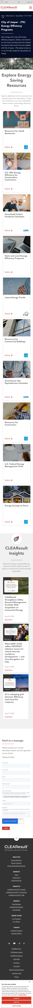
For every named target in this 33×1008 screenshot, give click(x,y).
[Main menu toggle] (30, 8)
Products (16, 886)
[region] (16, 994)
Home (2, 15)
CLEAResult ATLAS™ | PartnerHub (16, 892)
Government (16, 878)
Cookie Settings (16, 1006)
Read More (8, 619)
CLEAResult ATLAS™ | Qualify (16, 889)
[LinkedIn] (9, 943)
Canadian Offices (16, 933)
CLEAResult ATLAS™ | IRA (16, 895)
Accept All (16, 998)
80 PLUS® (16, 959)
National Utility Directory (16, 970)
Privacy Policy (22, 995)
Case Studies (16, 910)
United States (16, 916)
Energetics (16, 963)
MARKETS (16, 872)
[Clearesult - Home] (16, 848)
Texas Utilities (19, 15)
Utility (16, 875)
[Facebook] (24, 943)
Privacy (16, 977)
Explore (7, 147)
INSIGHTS (16, 901)
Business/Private (16, 880)
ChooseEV (16, 966)
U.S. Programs (16, 919)
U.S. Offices (16, 922)
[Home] (9, 7)
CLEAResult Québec (16, 956)
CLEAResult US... (16, 949)
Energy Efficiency (16, 860)
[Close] (29, 981)
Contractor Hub (16, 973)
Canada (6, 2)
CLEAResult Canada (16, 952)
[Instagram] (19, 943)
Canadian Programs (16, 931)
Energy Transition (16, 863)
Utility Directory (10, 15)
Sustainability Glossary (16, 907)
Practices (16, 857)
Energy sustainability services (16, 866)
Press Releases (16, 904)
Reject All (16, 1002)
